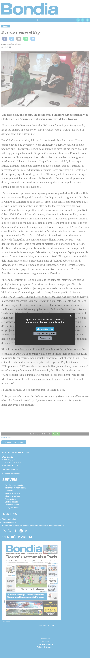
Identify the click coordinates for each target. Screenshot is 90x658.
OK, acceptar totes (45, 329)
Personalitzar (45, 338)
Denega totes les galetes (45, 333)
